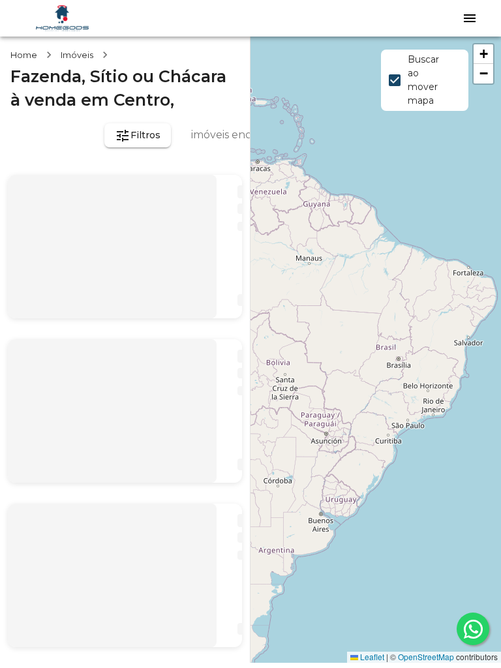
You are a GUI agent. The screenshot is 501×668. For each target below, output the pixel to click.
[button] (483, 54)
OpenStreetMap (426, 656)
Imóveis (77, 55)
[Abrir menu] (469, 18)
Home (23, 55)
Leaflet (371, 656)
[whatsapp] (473, 629)
